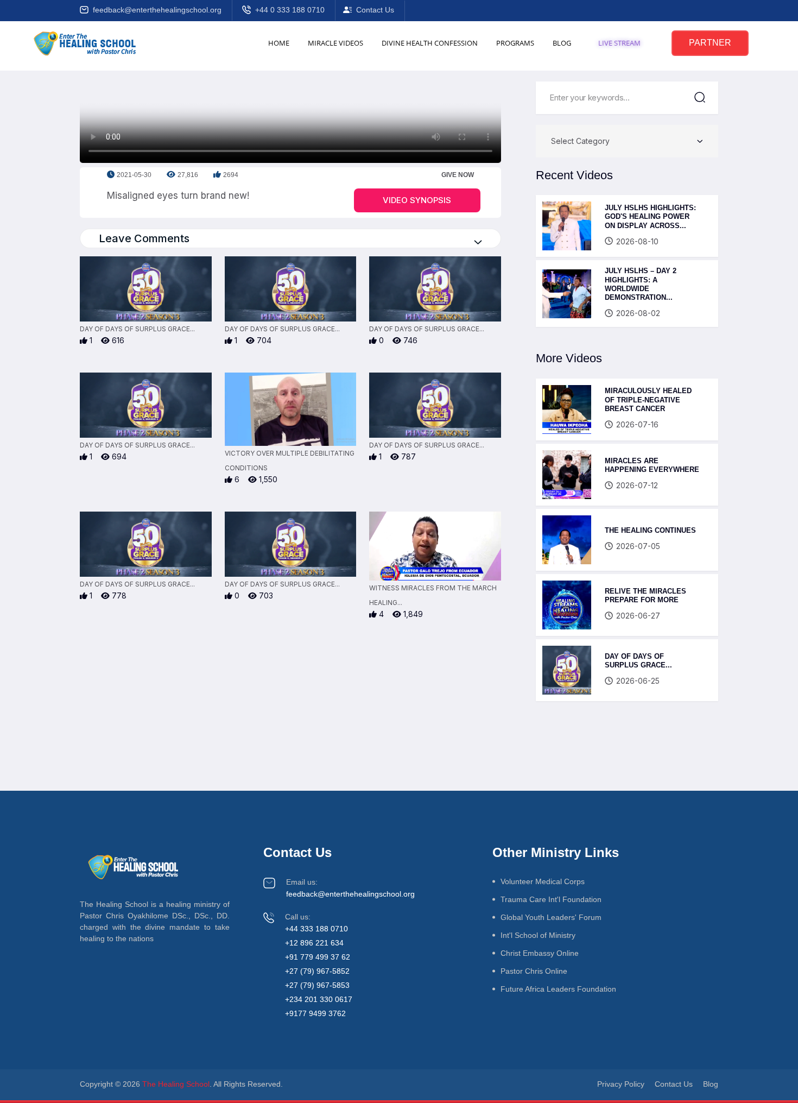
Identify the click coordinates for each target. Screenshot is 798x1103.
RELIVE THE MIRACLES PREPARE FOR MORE (645, 595)
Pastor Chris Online (534, 971)
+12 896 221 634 (314, 942)
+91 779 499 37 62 (317, 957)
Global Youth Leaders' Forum (551, 917)
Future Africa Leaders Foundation (558, 989)
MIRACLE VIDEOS (335, 43)
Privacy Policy (620, 1084)
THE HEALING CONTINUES (650, 530)
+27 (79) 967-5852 (317, 971)
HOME (278, 43)
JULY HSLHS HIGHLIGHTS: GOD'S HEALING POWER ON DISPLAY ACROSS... (650, 217)
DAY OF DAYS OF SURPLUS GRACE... (638, 660)
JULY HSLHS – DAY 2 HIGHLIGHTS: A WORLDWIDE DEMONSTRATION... (640, 284)
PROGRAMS (515, 43)
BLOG (562, 43)
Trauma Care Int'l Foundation (551, 899)
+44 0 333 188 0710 (290, 9)
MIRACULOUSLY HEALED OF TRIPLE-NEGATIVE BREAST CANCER (648, 400)
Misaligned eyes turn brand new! (178, 195)
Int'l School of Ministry (538, 935)
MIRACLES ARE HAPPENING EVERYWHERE (652, 465)
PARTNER (710, 42)
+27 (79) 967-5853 (317, 985)
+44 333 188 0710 (316, 928)
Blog (710, 1084)
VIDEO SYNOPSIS (417, 200)
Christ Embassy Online (540, 953)
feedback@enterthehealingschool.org (157, 9)
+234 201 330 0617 (318, 999)
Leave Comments (144, 238)
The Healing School (176, 1084)
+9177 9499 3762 (315, 1013)
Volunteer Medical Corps (543, 881)
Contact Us (375, 9)
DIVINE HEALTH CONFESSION (430, 43)
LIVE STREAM (619, 43)
